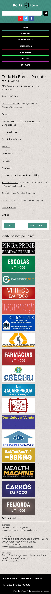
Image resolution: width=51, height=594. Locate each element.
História (30, 547)
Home (25, 27)
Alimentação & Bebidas (18, 547)
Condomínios (25, 40)
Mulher (16, 561)
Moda (11, 561)
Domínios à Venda (11, 139)
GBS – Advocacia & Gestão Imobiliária (20, 175)
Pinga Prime (8, 193)
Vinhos (5, 215)
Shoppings (7, 89)
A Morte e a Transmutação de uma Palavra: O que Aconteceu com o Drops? (25, 540)
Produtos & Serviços (30, 86)
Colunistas (25, 46)
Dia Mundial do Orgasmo (15, 527)
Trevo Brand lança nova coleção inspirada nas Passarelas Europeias (24, 557)
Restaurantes (9, 207)
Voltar (9, 225)
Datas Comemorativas (17, 530)
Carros (5, 114)
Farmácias (7, 153)
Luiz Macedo (15, 544)
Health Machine (10, 182)
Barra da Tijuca (18, 121)
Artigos (25, 33)
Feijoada (6, 161)
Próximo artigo (37, 225)
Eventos (25, 58)
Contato (25, 65)
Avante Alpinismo (11, 103)
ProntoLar (7, 200)
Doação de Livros (10, 132)
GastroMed (7, 168)
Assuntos (25, 52)
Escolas (6, 146)
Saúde (29, 530)
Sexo (34, 530)
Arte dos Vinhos (10, 96)
